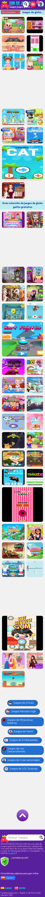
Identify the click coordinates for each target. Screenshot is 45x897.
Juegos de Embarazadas (23, 740)
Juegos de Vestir (23, 731)
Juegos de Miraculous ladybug (20, 721)
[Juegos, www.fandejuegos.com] (17, 5)
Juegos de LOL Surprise (23, 768)
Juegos (11, 853)
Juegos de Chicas (23, 702)
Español (10, 878)
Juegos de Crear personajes (23, 760)
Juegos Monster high (23, 711)
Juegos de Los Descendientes (16, 750)
